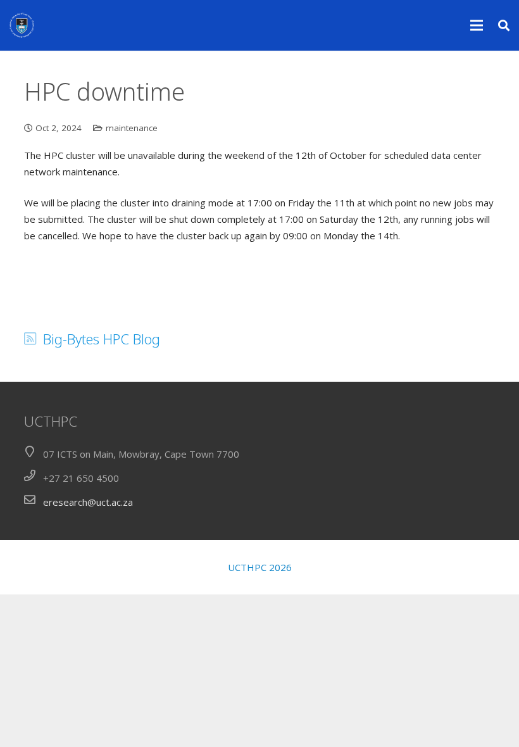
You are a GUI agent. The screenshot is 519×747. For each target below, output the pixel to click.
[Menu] (477, 25)
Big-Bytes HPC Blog (101, 338)
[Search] (504, 25)
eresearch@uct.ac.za (88, 502)
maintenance (132, 128)
